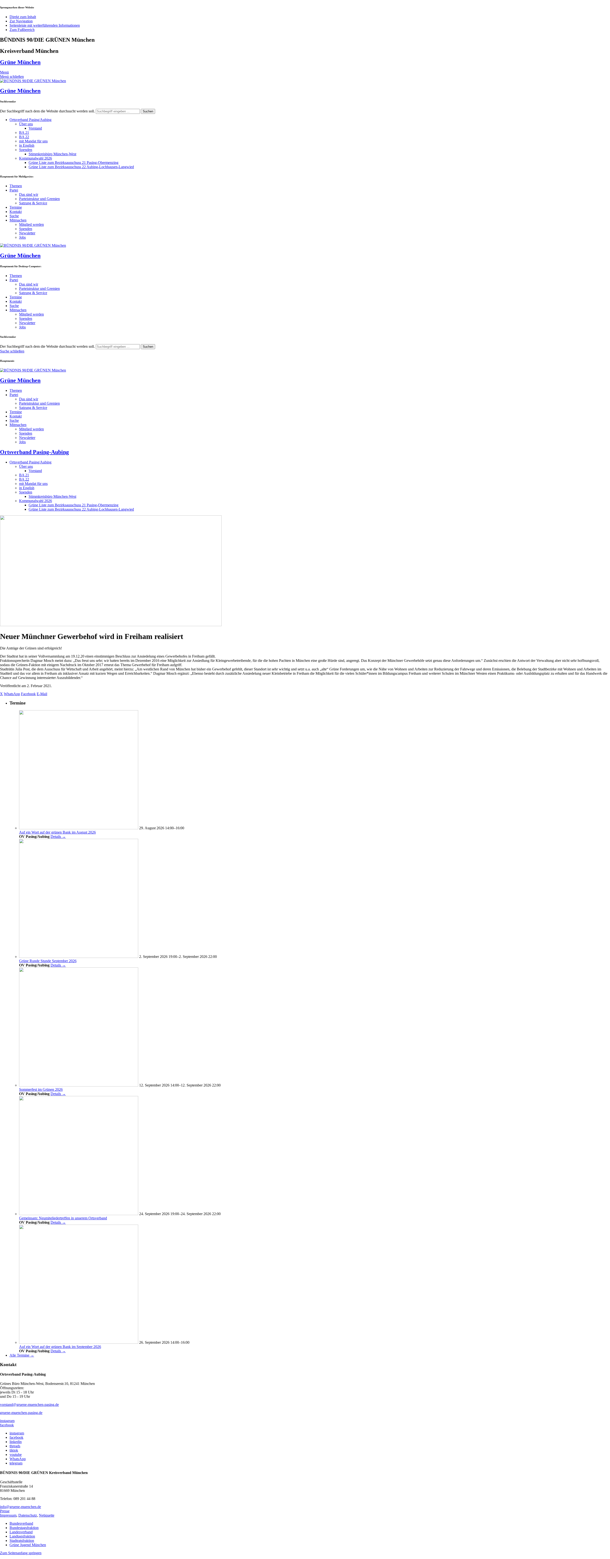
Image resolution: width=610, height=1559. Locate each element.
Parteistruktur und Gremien (39, 199)
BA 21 (24, 133)
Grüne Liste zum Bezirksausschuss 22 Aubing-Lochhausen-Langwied (81, 167)
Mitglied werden (31, 224)
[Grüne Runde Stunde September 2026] (78, 957)
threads (15, 1446)
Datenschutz (27, 1515)
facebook (7, 1425)
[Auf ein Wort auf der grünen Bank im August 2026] (78, 828)
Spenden (25, 150)
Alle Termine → (22, 1355)
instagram (7, 1421)
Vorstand (35, 128)
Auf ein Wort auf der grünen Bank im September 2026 (60, 1347)
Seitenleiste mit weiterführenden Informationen (45, 25)
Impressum (8, 1515)
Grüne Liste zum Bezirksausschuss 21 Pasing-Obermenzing (73, 163)
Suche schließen (12, 351)
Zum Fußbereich (22, 30)
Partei (14, 190)
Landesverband (21, 1532)
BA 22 (24, 137)
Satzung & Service (33, 203)
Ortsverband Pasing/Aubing (30, 120)
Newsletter (27, 233)
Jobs (22, 237)
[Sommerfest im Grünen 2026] (78, 1085)
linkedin (16, 1442)
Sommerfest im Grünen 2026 (41, 1089)
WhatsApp (18, 1459)
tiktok (14, 1450)
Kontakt (16, 212)
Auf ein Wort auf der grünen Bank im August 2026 (57, 832)
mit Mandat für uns (33, 141)
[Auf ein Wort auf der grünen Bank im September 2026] (78, 1342)
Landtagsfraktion (22, 1536)
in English (26, 145)
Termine (16, 207)
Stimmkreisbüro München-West (52, 154)
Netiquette (46, 1515)
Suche (14, 216)
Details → (58, 837)
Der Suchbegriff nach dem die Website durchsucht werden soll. (47, 111)
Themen (16, 186)
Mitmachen (18, 220)
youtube (16, 1455)
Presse (5, 1511)
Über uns (26, 124)
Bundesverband (21, 1523)
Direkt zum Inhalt (23, 17)
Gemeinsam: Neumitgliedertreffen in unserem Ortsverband (63, 1218)
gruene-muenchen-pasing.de (21, 1413)
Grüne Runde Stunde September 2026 (47, 961)
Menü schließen (12, 77)
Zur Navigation (21, 21)
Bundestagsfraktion (24, 1528)
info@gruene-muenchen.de (20, 1507)
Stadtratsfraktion (22, 1541)
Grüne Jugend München (28, 1545)
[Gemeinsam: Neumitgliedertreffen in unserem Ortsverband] (78, 1214)
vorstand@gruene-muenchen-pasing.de (29, 1405)
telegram (16, 1463)
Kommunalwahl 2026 (35, 158)
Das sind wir (28, 194)
